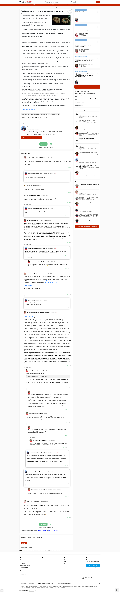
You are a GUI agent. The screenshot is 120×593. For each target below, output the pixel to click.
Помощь (66, 557)
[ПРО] (26, 173)
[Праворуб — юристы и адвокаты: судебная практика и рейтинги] (27, 2)
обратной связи (92, 569)
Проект (22, 557)
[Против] (70, 167)
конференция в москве (35, 114)
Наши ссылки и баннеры (48, 561)
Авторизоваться (42, 530)
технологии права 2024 (55, 114)
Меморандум (23, 570)
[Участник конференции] (27, 157)
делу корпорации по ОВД (51, 282)
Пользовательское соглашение (24, 568)
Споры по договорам (66, 7)
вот (69, 317)
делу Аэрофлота (45, 280)
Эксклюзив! (57, 4)
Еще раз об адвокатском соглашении (84, 95)
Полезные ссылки (90, 557)
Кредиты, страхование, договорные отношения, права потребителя (43, 7)
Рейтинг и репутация (69, 561)
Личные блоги (23, 7)
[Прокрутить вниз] (116, 590)
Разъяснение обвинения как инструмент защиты (86, 104)
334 (36, 117)
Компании (38, 4)
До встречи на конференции (28, 109)
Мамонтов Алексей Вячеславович (35, 128)
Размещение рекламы (47, 559)
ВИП (78, 4)
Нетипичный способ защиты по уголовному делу (86, 98)
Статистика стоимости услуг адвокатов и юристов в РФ (92, 561)
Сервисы (63, 4)
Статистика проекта (25, 565)
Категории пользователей (70, 559)
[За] (67, 167)
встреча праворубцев (25, 114)
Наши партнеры (24, 572)
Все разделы (23, 574)
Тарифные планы (68, 565)
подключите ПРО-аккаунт (26, 547)
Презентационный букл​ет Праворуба (26, 562)
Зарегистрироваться (53, 530)
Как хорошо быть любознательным (83, 93)
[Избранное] (72, 9)
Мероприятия (70, 4)
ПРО (75, 4)
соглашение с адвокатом (45, 114)
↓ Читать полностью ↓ (29, 316)
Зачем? (52, 147)
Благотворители (46, 563)
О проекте (22, 559)
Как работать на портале (70, 563)
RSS (99, 583)
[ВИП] (25, 157)
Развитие (44, 557)
